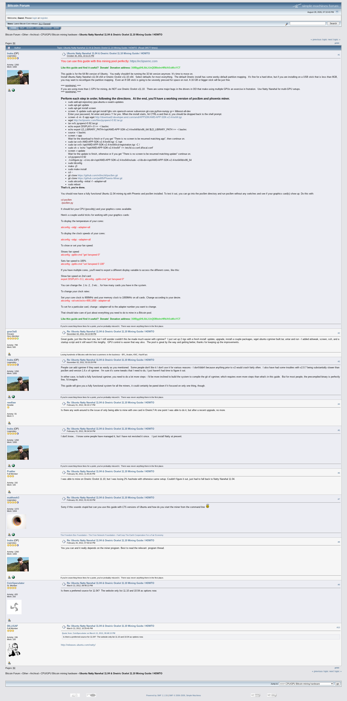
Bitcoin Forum (12, 34)
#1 (339, 55)
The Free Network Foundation (102, 535)
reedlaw (11, 402)
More (56, 28)
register (44, 18)
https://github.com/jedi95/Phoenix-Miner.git (100, 178)
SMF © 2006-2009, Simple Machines (185, 695)
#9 (339, 585)
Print (337, 43)
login (34, 18)
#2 (339, 333)
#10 (338, 627)
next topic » (334, 39)
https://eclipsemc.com (143, 61)
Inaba (10, 53)
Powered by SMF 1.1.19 (156, 695)
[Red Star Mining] (13, 534)
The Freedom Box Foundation (74, 535)
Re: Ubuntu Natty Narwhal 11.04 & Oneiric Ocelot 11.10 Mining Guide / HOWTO (110, 331)
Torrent (47, 24)
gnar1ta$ (12, 331)
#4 (339, 404)
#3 (339, 361)
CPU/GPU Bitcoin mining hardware (59, 34)
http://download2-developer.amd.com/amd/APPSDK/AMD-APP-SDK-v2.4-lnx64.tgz (138, 117)
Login (38, 28)
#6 (339, 473)
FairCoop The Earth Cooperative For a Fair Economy (140, 535)
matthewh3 (13, 497)
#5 (339, 430)
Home (13, 28)
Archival (34, 34)
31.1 (40, 24)
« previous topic (319, 39)
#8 (339, 542)
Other (25, 34)
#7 (339, 499)
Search (29, 28)
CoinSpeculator (15, 583)
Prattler (11, 471)
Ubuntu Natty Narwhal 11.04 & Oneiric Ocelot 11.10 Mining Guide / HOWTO (120, 34)
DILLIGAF (12, 626)
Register (47, 28)
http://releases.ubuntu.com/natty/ (78, 645)
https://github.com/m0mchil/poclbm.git (98, 175)
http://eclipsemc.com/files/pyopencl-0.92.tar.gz (98, 120)
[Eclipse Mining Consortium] (13, 90)
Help (22, 28)
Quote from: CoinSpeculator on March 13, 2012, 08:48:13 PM (88, 633)
